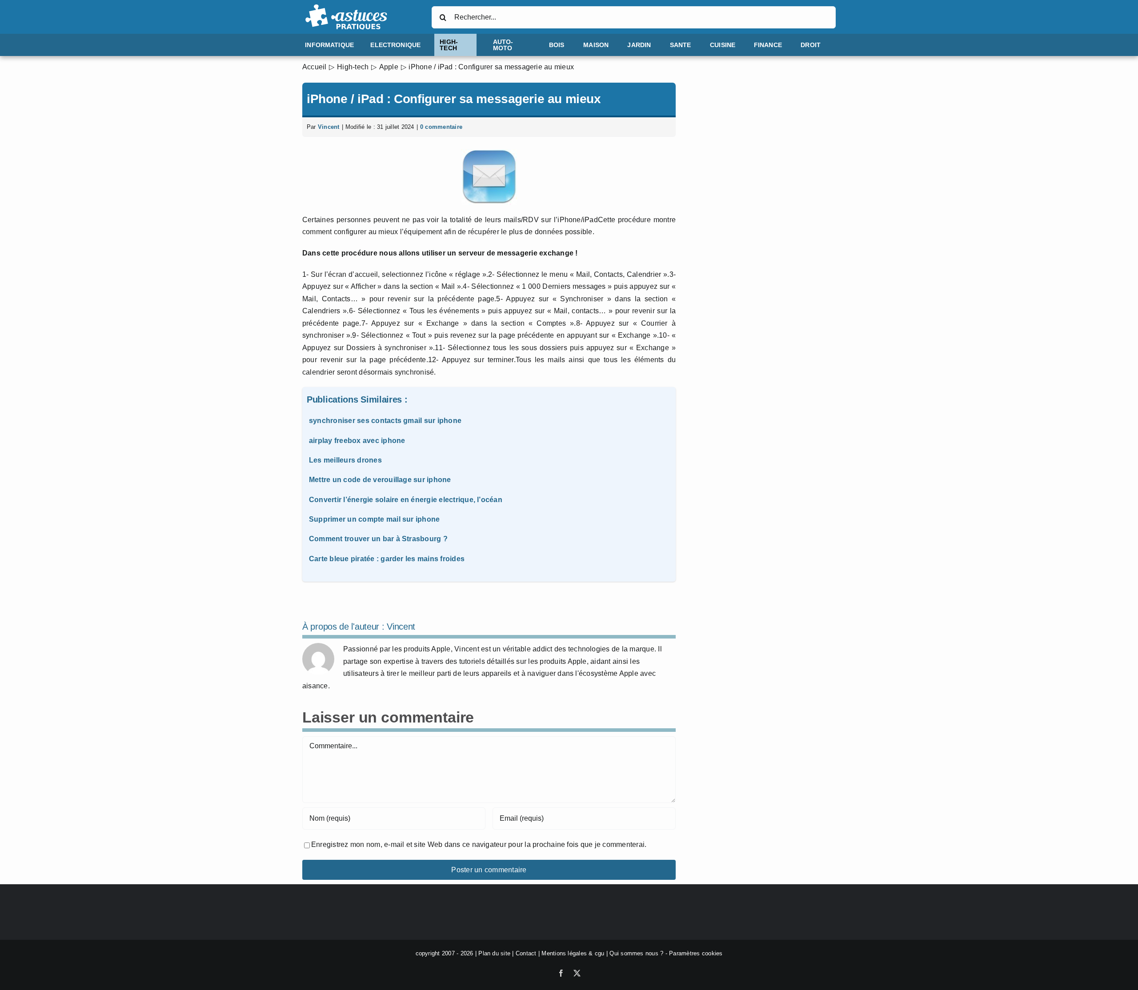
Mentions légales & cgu (572, 953)
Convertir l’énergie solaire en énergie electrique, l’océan (405, 499)
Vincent (329, 127)
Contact (526, 953)
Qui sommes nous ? (636, 953)
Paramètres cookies (695, 953)
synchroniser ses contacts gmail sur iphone (385, 420)
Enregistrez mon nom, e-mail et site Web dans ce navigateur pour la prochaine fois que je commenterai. (478, 844)
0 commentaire (441, 127)
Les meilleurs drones (345, 460)
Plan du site (494, 953)
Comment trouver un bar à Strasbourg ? (378, 539)
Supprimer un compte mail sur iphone (374, 519)
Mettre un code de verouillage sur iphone (380, 479)
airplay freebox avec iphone (357, 440)
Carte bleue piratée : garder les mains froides (387, 559)
